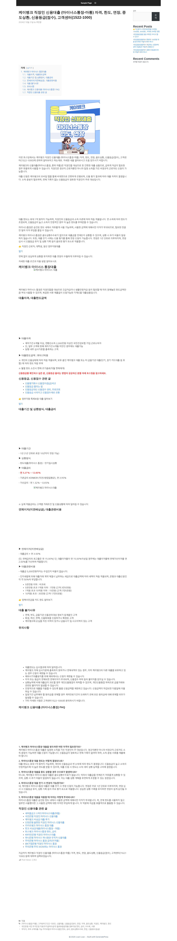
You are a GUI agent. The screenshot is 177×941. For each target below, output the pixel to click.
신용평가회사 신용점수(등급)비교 (40, 383)
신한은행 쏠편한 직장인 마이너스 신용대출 (44, 822)
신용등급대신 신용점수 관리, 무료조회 (42, 390)
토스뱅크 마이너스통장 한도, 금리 (40, 832)
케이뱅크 (103, 924)
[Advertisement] (73, 44)
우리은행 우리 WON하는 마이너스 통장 (43, 847)
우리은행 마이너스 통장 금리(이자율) (42, 841)
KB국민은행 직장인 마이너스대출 (40, 835)
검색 (134, 11)
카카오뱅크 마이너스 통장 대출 (39, 826)
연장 (78, 924)
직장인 (96, 924)
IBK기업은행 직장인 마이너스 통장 (41, 844)
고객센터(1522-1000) (47, 924)
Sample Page (86, 3)
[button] (95, 3)
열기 (21, 251)
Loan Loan (19, 6)
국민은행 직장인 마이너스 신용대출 (41, 816)
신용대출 (60, 924)
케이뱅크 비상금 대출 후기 (37, 819)
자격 (83, 924)
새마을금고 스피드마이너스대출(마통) (42, 813)
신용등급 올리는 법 (34, 387)
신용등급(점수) (70, 924)
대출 (23, 921)
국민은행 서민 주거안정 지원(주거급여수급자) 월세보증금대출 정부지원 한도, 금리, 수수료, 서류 (58, 926)
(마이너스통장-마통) (29, 924)
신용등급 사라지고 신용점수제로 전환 (42, 393)
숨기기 (29, 68)
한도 (109, 924)
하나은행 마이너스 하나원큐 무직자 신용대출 (45, 838)
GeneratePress (102, 937)
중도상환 (89, 924)
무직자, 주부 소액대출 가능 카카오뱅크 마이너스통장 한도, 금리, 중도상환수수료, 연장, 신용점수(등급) (61, 929)
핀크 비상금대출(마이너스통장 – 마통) (42, 829)
